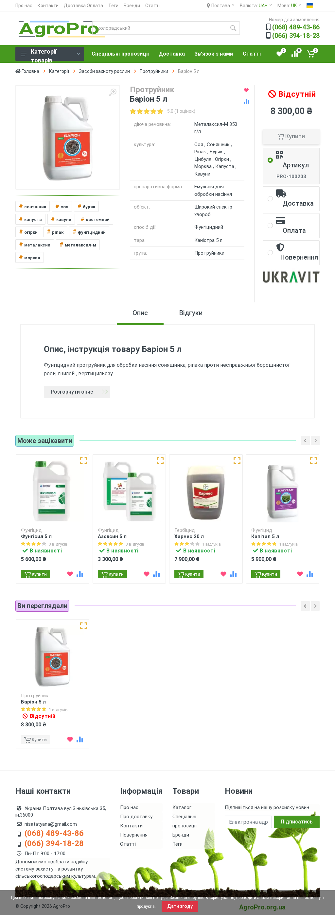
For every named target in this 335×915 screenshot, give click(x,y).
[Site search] (233, 28)
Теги (113, 5)
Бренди (132, 5)
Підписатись (297, 822)
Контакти (48, 5)
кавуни (61, 218)
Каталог (181, 807)
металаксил (34, 244)
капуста (30, 218)
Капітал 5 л (265, 536)
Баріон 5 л (33, 702)
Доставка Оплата (83, 5)
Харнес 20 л (189, 536)
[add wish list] (246, 90)
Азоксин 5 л (112, 536)
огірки (28, 231)
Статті (152, 5)
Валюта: (254, 5)
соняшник (32, 206)
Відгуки (191, 313)
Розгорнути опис (72, 392)
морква (29, 257)
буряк (86, 206)
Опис (140, 313)
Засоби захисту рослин (104, 71)
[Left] (305, 440)
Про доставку (136, 817)
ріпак (55, 231)
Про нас (23, 5)
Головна (30, 71)
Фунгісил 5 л (36, 536)
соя (61, 206)
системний (95, 218)
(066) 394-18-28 (296, 36)
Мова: (287, 5)
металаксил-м (78, 244)
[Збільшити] (112, 92)
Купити (294, 136)
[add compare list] (246, 101)
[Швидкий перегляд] (83, 460)
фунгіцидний (89, 231)
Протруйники (154, 71)
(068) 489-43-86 (296, 27)
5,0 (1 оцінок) (181, 111)
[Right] (315, 440)
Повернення (134, 835)
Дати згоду (180, 906)
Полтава (220, 5)
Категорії (59, 71)
